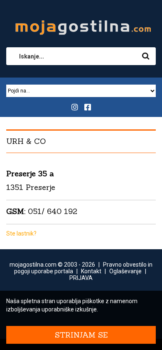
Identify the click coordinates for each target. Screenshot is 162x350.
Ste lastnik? (21, 233)
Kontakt (91, 271)
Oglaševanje (125, 271)
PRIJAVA (81, 278)
